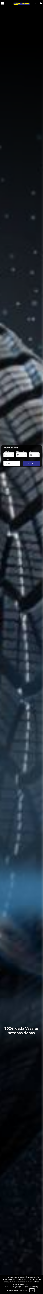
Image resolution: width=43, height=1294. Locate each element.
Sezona (6, 460)
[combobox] (8, 454)
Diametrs (32, 451)
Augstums (20, 451)
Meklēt (31, 463)
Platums (6, 451)
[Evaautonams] (22, 3)
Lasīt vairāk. (23, 1290)
